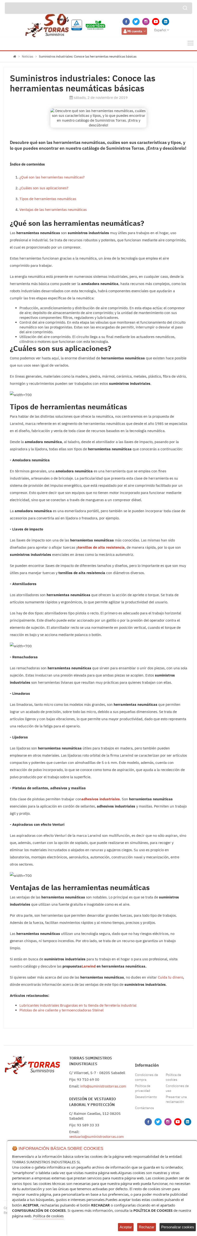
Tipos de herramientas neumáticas (47, 198)
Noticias (27, 56)
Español (160, 30)
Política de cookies (173, 1077)
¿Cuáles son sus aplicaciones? (43, 188)
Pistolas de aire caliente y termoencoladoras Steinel (61, 1010)
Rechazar (146, 1227)
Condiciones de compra (146, 1077)
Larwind (89, 966)
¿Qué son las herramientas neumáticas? (52, 177)
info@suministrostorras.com (103, 1086)
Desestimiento (146, 1097)
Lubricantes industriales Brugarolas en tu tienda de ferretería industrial (77, 1005)
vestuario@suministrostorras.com (96, 1136)
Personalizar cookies (177, 1227)
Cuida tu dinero (170, 977)
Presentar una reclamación (176, 1099)
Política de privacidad (142, 1088)
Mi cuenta (135, 31)
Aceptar (126, 1227)
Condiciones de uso (177, 1088)
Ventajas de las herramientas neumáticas (53, 209)
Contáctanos (144, 1108)
